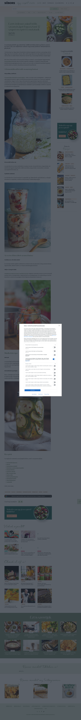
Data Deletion (34, 394)
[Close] (60, 326)
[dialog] (40, 360)
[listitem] (40, 344)
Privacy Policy (46, 394)
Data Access (40, 394)
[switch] (54, 347)
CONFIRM (33, 390)
